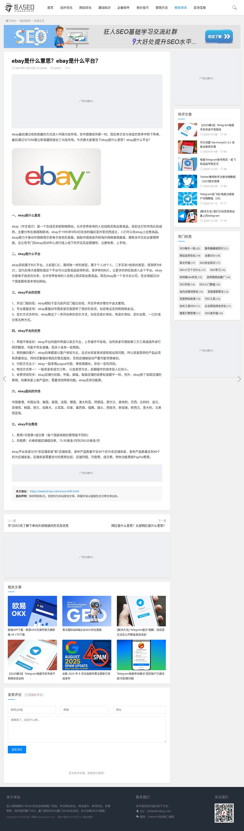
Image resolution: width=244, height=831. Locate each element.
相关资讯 (181, 8)
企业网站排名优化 (218, 306)
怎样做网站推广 (218, 277)
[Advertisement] (87, 101)
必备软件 (123, 8)
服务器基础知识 (216, 248)
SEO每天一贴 (190, 248)
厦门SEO (11, 21)
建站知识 (104, 8)
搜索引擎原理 (190, 313)
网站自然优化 (190, 255)
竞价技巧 (142, 8)
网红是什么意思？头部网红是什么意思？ (138, 526)
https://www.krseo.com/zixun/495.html (54, 491)
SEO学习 (217, 270)
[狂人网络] (20, 12)
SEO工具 (212, 298)
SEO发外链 (214, 313)
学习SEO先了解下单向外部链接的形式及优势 (38, 526)
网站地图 (88, 817)
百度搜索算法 (218, 291)
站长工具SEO (190, 306)
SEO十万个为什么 (192, 270)
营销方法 (162, 8)
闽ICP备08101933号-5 (70, 817)
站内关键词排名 (191, 291)
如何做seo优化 (191, 277)
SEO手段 (187, 284)
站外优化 (66, 8)
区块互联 (200, 8)
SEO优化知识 (210, 263)
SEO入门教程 (209, 284)
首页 (50, 8)
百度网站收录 (190, 298)
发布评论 (17, 749)
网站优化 (85, 8)
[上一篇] (5, 379)
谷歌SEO (212, 255)
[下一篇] (239, 379)
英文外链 (187, 263)
